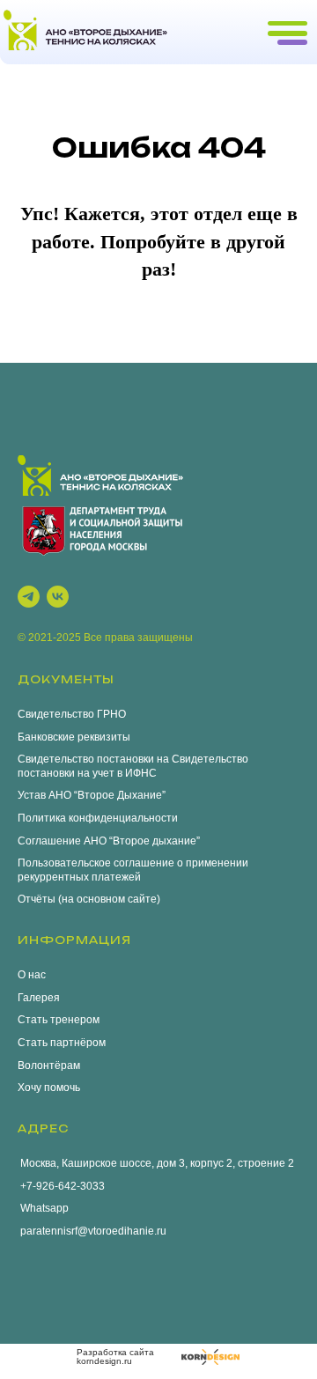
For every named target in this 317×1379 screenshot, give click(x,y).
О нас (32, 975)
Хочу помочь (49, 1087)
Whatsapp (43, 1208)
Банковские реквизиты (74, 737)
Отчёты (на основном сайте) (89, 899)
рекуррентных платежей (79, 877)
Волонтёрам (49, 1065)
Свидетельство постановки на (93, 759)
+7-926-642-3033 (61, 1186)
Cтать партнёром (62, 1042)
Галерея (39, 998)
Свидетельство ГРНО (72, 714)
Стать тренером (59, 1020)
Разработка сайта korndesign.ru (115, 1356)
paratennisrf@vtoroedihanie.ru (92, 1231)
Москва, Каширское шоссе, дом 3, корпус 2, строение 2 (156, 1163)
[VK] (58, 597)
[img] (210, 1357)
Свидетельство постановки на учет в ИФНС (133, 766)
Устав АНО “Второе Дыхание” (92, 795)
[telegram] (29, 597)
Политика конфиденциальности (98, 818)
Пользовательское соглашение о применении (133, 863)
